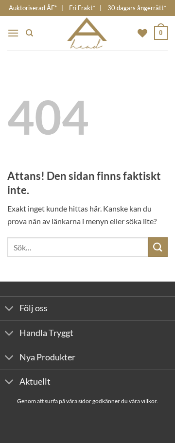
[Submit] (158, 246)
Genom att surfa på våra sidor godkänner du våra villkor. (87, 401)
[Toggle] (9, 309)
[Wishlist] (142, 33)
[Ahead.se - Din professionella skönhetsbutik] (87, 33)
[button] (13, 33)
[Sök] (29, 33)
